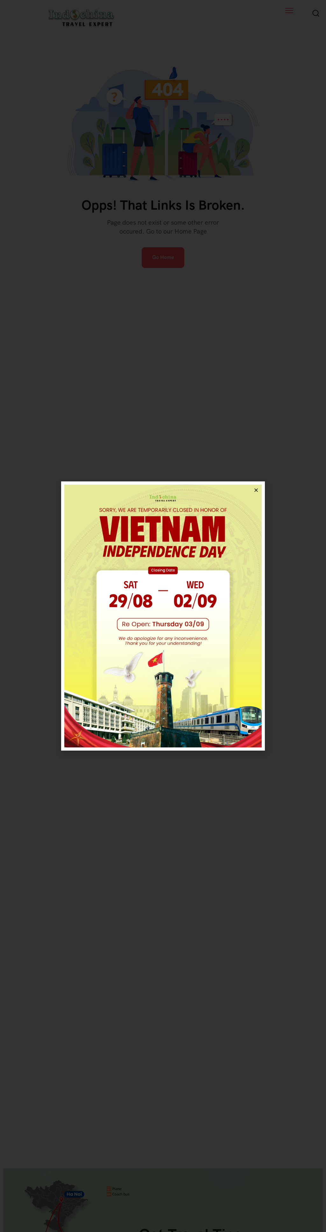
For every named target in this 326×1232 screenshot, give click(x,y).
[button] (256, 490)
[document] (163, 616)
